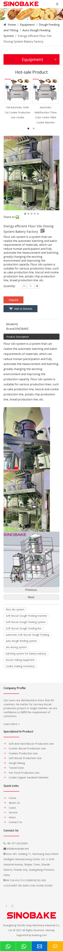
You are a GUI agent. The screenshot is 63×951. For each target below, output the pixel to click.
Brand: (10, 329)
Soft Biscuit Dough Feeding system (26, 622)
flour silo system (15, 609)
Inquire (13, 300)
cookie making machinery (20, 666)
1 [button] (29, 128)
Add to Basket (23, 309)
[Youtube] (12, 906)
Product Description (17, 336)
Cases (12, 807)
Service (13, 812)
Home (12, 798)
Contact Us (15, 822)
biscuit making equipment (20, 659)
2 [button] (34, 128)
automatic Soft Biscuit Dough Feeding (27, 634)
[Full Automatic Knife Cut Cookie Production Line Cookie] (17, 91)
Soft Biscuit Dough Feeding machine (26, 615)
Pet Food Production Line (24, 772)
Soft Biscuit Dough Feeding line (23, 628)
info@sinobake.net (18, 848)
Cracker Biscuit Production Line (27, 748)
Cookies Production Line (23, 753)
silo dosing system (16, 647)
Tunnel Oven (16, 767)
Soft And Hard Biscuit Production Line (31, 743)
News (12, 817)
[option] (17, 99)
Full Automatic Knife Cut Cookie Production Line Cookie (17, 112)
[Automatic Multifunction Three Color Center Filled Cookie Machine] (45, 91)
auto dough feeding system (21, 640)
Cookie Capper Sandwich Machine (28, 777)
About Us (14, 802)
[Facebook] (6, 906)
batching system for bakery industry (26, 653)
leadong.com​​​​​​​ (39, 935)
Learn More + (12, 724)
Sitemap (50, 930)
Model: (10, 324)
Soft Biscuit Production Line (25, 758)
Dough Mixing (17, 763)
